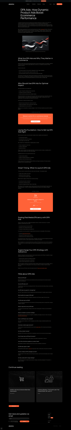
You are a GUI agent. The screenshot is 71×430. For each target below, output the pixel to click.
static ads (42, 29)
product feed (38, 327)
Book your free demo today (42, 268)
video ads (30, 348)
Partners (49, 416)
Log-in (49, 422)
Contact (49, 414)
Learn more (35, 121)
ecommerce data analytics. (22, 315)
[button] (28, 4)
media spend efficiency (26, 233)
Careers (49, 417)
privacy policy (16, 421)
